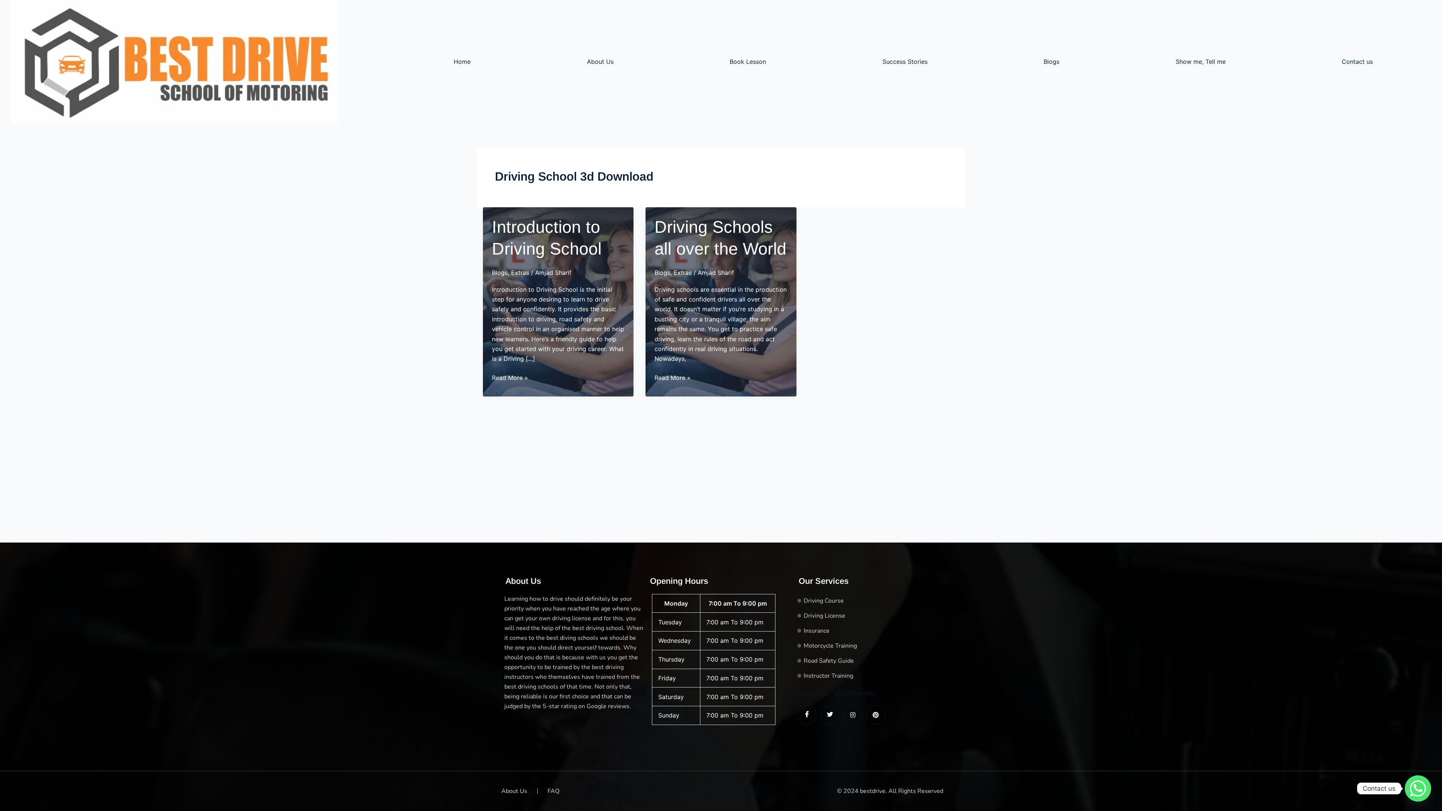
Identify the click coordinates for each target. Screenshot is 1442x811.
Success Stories (905, 61)
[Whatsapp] (1418, 788)
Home (462, 61)
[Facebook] (807, 714)
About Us (600, 61)
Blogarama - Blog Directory (837, 693)
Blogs (1051, 61)
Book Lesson (748, 61)
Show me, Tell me (1201, 61)
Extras (520, 272)
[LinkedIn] (852, 714)
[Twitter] (830, 714)
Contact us (1357, 61)
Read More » (510, 378)
